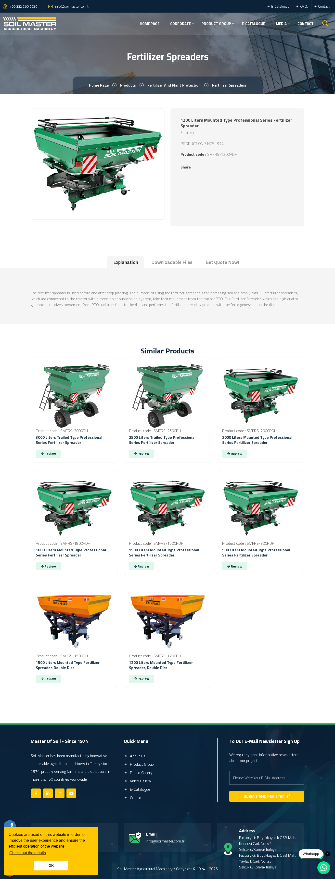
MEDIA (281, 23)
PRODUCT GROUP (216, 23)
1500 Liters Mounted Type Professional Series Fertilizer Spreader (164, 552)
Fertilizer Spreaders (229, 85)
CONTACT (305, 23)
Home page (99, 85)
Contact (323, 6)
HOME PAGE (149, 23)
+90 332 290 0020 (23, 6)
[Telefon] (10, 826)
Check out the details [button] (27, 853)
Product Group (141, 764)
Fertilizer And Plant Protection (174, 85)
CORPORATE (180, 23)
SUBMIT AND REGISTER (265, 796)
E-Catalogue (280, 6)
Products (128, 85)
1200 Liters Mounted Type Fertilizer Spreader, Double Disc (161, 665)
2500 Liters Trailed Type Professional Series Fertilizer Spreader (162, 439)
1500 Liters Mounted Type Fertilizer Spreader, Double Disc (68, 665)
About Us (137, 756)
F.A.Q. (303, 6)
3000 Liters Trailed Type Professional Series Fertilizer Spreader (69, 439)
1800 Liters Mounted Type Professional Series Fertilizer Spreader (71, 552)
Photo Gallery (140, 773)
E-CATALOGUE (253, 23)
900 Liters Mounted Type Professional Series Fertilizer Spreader (256, 552)
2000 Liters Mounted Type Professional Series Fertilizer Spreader (257, 439)
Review (50, 453)
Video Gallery (140, 781)
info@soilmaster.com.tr (72, 6)
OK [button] (51, 865)
